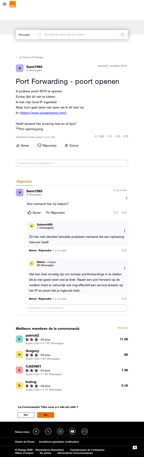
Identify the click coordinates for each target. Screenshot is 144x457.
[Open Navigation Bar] (5, 4)
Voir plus (122, 327)
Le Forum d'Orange (31, 57)
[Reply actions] (124, 231)
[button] (29, 129)
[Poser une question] (135, 448)
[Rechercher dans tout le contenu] (122, 34)
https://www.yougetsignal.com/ (43, 113)
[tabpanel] (72, 250)
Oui (46, 415)
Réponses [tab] (24, 181)
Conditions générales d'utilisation (59, 441)
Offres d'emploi (24, 453)
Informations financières (49, 449)
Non (26, 415)
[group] (99, 136)
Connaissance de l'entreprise (87, 449)
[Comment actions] (126, 198)
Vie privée (45, 453)
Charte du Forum (25, 441)
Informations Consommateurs (75, 453)
